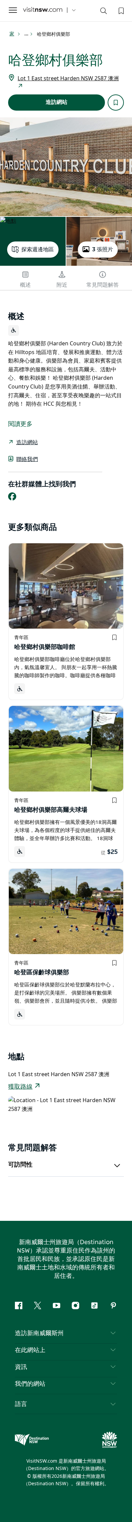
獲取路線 (20, 1087)
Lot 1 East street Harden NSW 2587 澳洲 (68, 78)
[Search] (104, 12)
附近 (62, 285)
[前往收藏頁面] (120, 10)
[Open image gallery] (66, 166)
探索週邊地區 (37, 249)
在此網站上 (30, 1350)
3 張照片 (102, 249)
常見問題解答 (102, 285)
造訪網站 (56, 102)
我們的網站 (30, 1384)
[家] (42, 10)
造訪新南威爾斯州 (39, 1333)
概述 (25, 285)
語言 (21, 1404)
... (26, 34)
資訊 (21, 1367)
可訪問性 (20, 1165)
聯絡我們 (27, 459)
